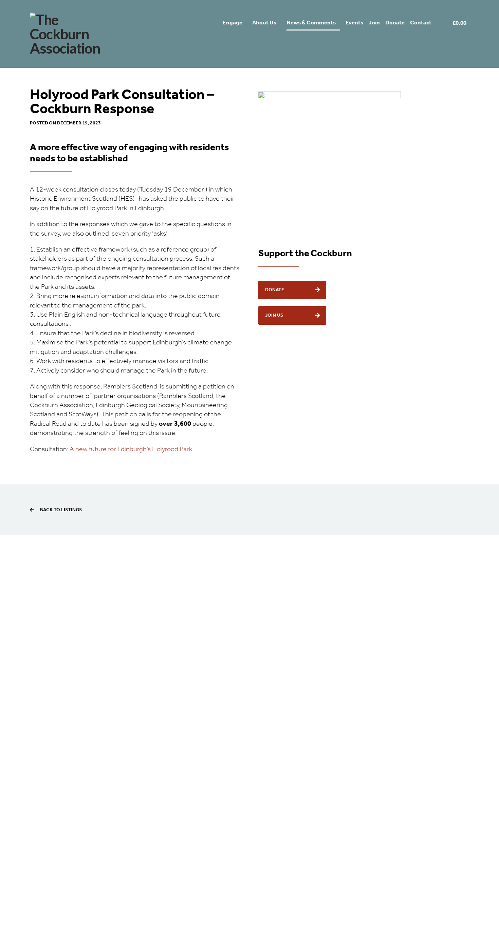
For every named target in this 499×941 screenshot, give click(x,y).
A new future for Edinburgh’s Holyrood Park (131, 449)
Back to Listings (61, 509)
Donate (274, 289)
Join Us (274, 315)
